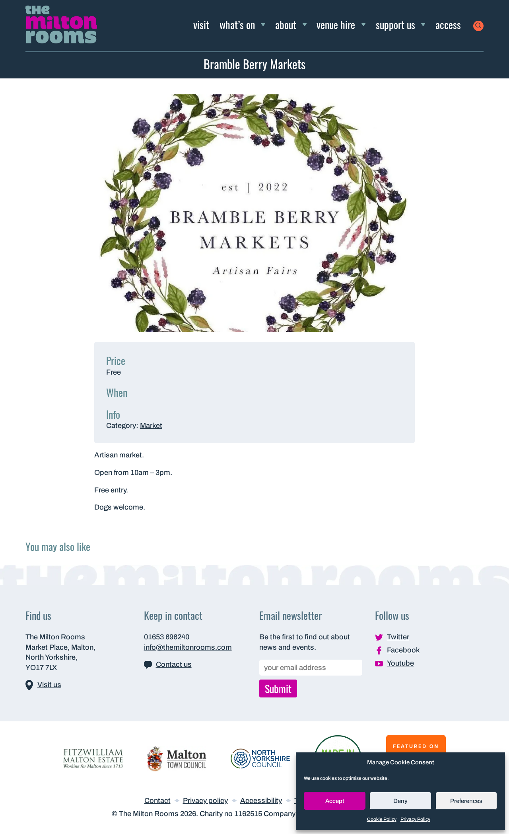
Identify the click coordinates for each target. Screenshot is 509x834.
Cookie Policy (381, 819)
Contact (157, 801)
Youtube (400, 663)
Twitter (398, 637)
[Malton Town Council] (176, 758)
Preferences (466, 801)
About (285, 24)
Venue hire (336, 24)
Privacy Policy (415, 819)
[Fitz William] (93, 758)
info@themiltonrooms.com (188, 647)
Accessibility (261, 801)
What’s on (237, 24)
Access (448, 24)
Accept (334, 801)
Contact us (174, 664)
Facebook (403, 650)
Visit (201, 24)
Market (151, 426)
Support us (395, 24)
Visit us (49, 685)
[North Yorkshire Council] (260, 758)
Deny (400, 801)
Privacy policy (205, 801)
